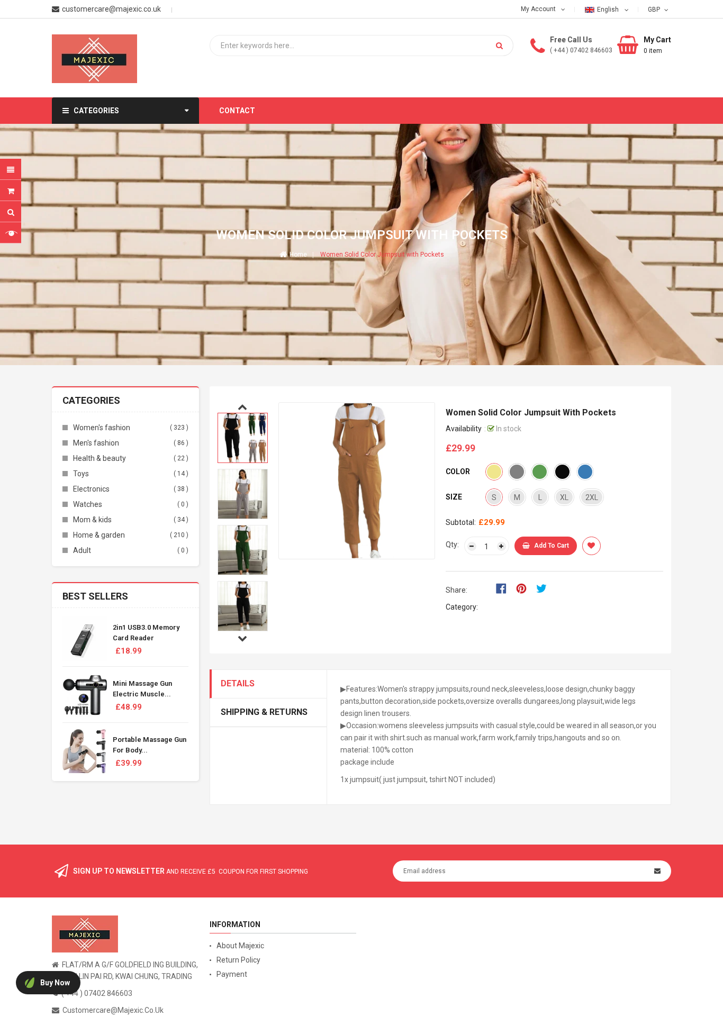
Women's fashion (101, 427)
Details (238, 683)
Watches (87, 504)
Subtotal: (461, 522)
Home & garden (99, 535)
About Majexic (240, 945)
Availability (464, 428)
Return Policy (238, 960)
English (608, 9)
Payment (231, 974)
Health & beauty (99, 458)
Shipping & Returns (264, 712)
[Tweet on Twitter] (544, 588)
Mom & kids (92, 519)
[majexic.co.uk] (85, 933)
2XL (591, 497)
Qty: (452, 544)
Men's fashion (96, 443)
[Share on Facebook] (504, 588)
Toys (81, 473)
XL (564, 497)
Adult (82, 550)
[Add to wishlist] (591, 546)
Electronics (91, 489)
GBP (655, 9)
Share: (456, 590)
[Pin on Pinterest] (525, 588)
